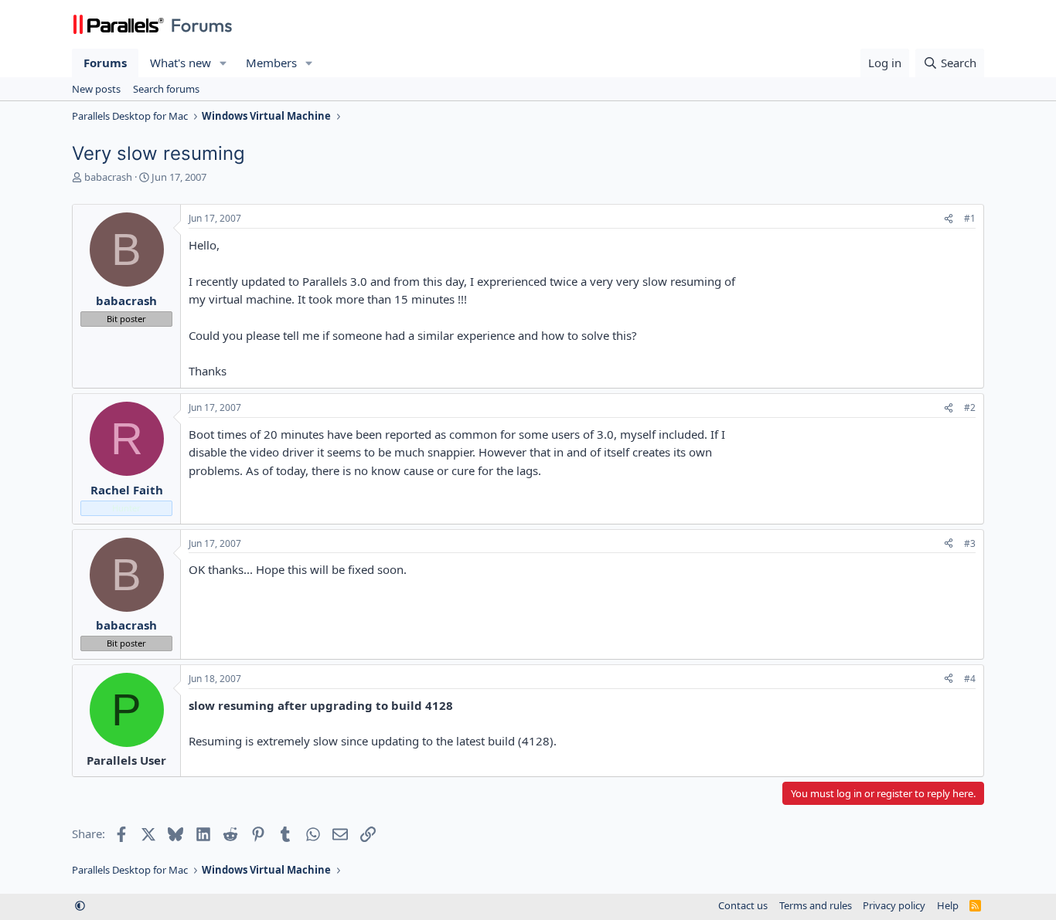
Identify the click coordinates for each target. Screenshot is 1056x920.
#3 (970, 543)
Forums (105, 62)
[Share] (948, 219)
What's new (180, 62)
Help (948, 905)
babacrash (108, 177)
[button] (223, 63)
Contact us (743, 905)
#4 (970, 678)
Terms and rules (815, 905)
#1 (970, 218)
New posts (96, 89)
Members (271, 62)
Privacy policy (894, 905)
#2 (970, 407)
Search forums (166, 89)
